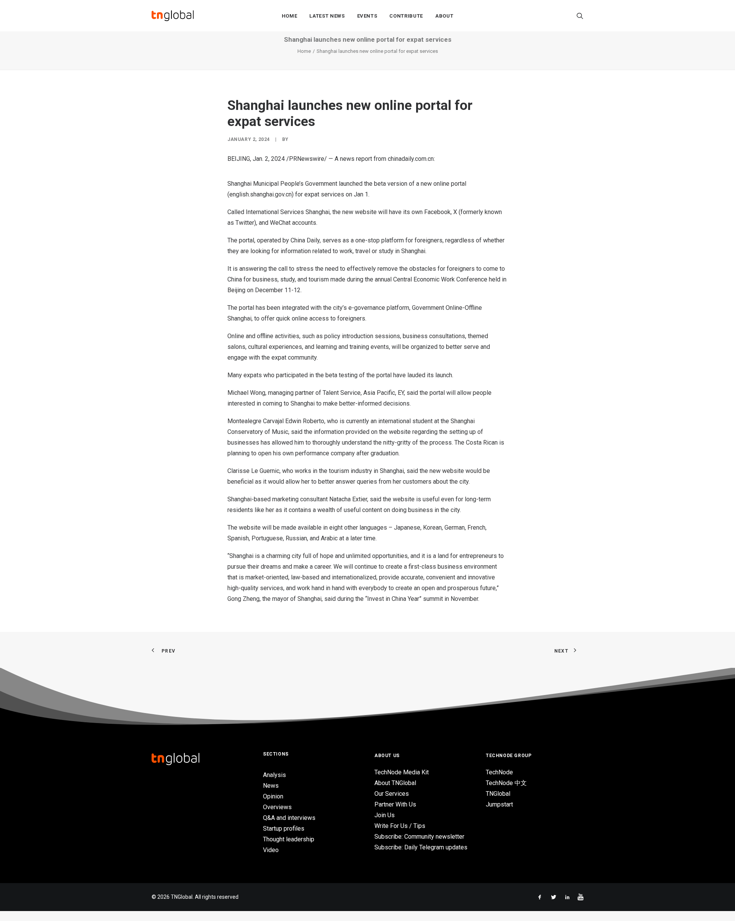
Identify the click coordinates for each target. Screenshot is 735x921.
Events (367, 16)
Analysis (274, 775)
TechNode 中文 (506, 783)
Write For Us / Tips (399, 825)
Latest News (327, 16)
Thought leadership (288, 839)
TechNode (499, 772)
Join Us (384, 815)
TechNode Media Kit (401, 772)
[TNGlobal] (173, 15)
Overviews (277, 807)
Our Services (391, 793)
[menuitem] (289, 15)
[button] (580, 15)
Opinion (273, 796)
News (271, 785)
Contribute (406, 16)
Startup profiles (283, 828)
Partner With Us (395, 804)
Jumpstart (499, 804)
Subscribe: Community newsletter (419, 836)
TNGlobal (498, 793)
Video (271, 850)
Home (289, 16)
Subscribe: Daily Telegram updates (420, 847)
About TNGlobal (395, 783)
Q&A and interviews (289, 817)
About (444, 16)
